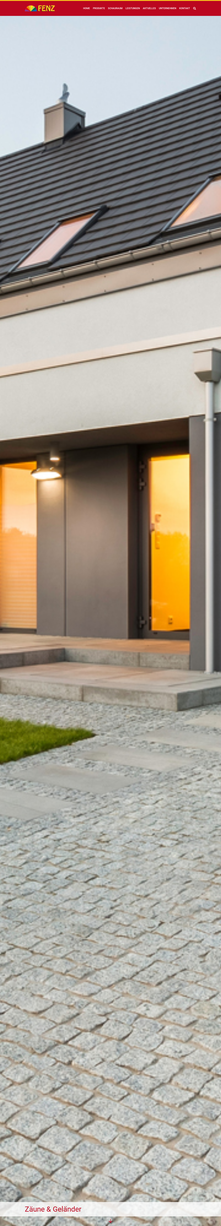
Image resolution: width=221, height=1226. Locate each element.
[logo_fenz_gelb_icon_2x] (40, 8)
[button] (195, 8)
